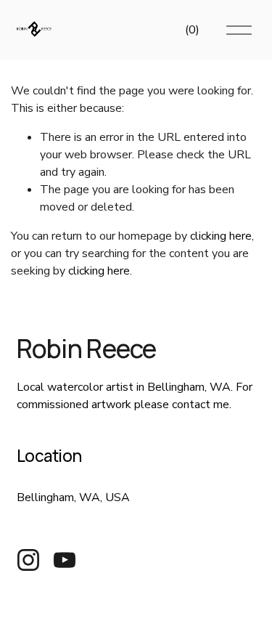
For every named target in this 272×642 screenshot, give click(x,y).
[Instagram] (28, 560)
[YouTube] (64, 560)
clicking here (221, 236)
